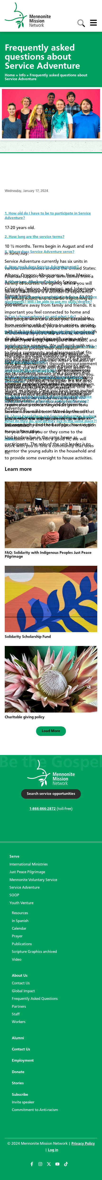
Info (22, 75)
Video (16, 960)
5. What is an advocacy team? (30, 282)
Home (10, 75)
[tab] (51, 214)
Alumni (18, 1038)
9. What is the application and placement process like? (51, 347)
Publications (22, 944)
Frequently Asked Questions (35, 999)
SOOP (14, 895)
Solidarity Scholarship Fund (28, 637)
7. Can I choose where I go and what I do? (40, 317)
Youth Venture (21, 903)
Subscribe (20, 1095)
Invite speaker (23, 1102)
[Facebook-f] (34, 1166)
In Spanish (20, 921)
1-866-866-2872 (42, 809)
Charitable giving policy (25, 717)
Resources (20, 913)
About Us (20, 976)
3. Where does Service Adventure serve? (39, 252)
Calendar (19, 929)
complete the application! (30, 370)
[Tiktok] (68, 1166)
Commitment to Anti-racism (35, 1110)
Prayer (17, 936)
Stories (18, 1083)
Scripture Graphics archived (34, 952)
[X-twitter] (51, 1166)
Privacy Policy (83, 1144)
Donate (18, 1072)
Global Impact (23, 991)
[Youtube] (59, 1166)
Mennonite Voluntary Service (33, 880)
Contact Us (21, 983)
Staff (16, 1014)
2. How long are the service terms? (34, 237)
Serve (14, 857)
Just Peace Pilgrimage (27, 872)
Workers (18, 1022)
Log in (53, 1150)
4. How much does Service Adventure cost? (42, 267)
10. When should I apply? (26, 362)
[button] (51, 731)
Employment (23, 1061)
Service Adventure (24, 888)
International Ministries (28, 864)
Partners (19, 1007)
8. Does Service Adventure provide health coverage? (50, 332)
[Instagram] (42, 1166)
